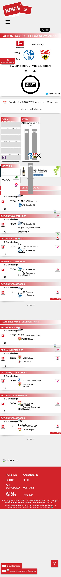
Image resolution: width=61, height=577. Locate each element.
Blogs (10, 480)
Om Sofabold (13, 486)
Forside (11, 474)
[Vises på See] (57, 234)
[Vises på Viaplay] (57, 216)
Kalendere (30, 474)
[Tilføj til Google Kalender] (11, 144)
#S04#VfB (54, 93)
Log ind (28, 495)
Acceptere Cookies (26, 571)
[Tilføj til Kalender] (11, 137)
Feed (26, 480)
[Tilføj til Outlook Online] (11, 150)
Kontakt (28, 487)
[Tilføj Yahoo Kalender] (11, 157)
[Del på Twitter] (11, 124)
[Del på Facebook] (11, 131)
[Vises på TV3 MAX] (56, 211)
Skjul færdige (13, 566)
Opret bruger (11, 494)
